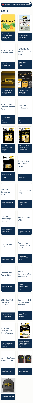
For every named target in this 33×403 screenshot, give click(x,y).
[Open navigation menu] (30, 2)
